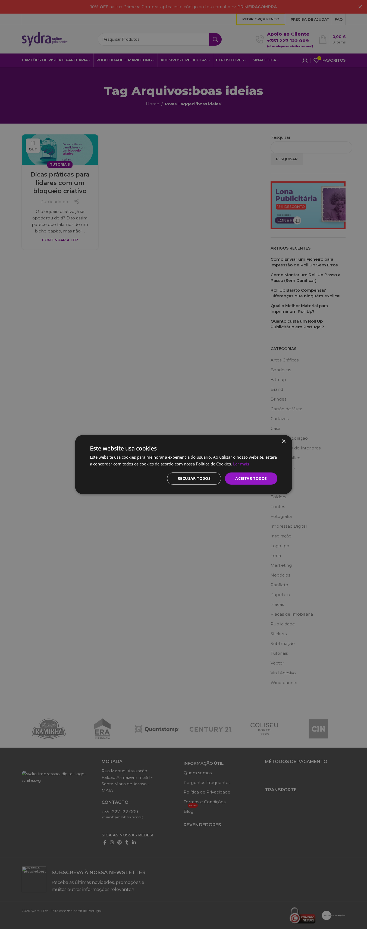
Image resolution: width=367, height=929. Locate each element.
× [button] (283, 441)
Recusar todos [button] (194, 478)
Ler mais (241, 463)
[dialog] (183, 464)
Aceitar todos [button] (251, 478)
